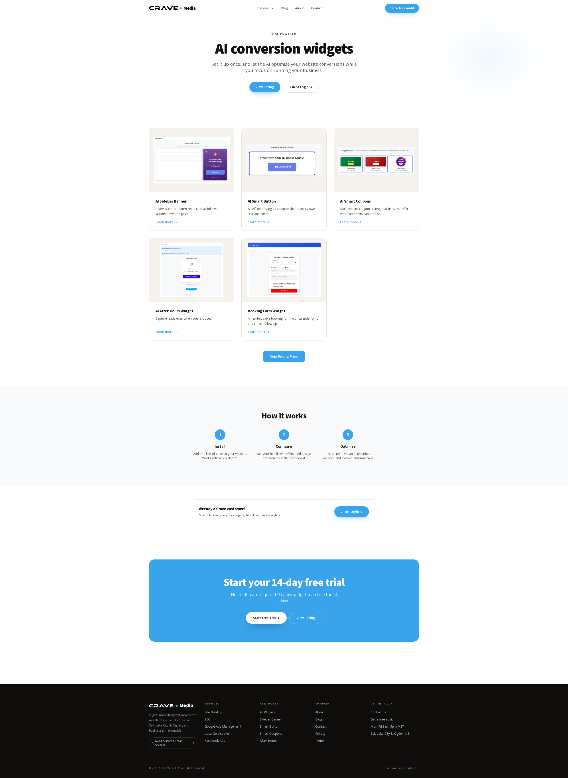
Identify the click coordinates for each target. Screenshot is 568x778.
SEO (208, 719)
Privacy (320, 733)
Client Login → (301, 87)
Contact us (378, 712)
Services (264, 8)
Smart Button (269, 726)
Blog (284, 8)
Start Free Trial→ (266, 618)
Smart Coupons (271, 733)
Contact (317, 8)
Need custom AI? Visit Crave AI (174, 742)
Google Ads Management (223, 726)
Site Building (213, 712)
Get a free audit (401, 8)
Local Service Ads (217, 733)
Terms (320, 740)
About (299, 8)
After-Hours (268, 740)
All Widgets (268, 712)
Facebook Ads (215, 740)
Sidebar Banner (271, 719)
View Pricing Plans (284, 356)
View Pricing (265, 87)
